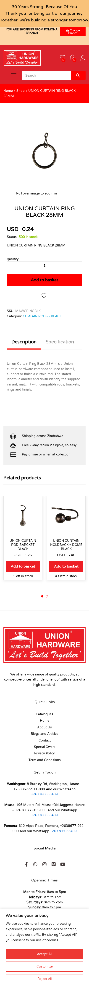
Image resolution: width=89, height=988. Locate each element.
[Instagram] (44, 864)
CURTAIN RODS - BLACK (42, 316)
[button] (23, 566)
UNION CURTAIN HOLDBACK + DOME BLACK (66, 545)
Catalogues (44, 714)
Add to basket (44, 279)
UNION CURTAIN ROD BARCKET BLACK (23, 545)
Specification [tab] (60, 342)
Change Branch (74, 32)
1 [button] (42, 596)
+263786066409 (44, 794)
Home (8, 91)
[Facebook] (26, 864)
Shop (20, 91)
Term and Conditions (45, 760)
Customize (45, 966)
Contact (45, 740)
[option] (22, 541)
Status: (12, 237)
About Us (44, 727)
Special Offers (44, 747)
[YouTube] (62, 864)
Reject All (44, 979)
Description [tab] (24, 342)
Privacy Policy (44, 753)
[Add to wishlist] (44, 295)
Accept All (44, 954)
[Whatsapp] (35, 864)
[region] (44, 948)
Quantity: (13, 259)
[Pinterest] (53, 864)
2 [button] (47, 596)
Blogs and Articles (44, 734)
